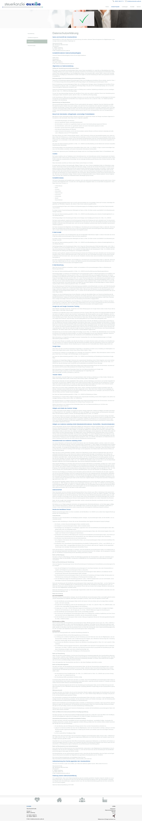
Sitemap (113, 811)
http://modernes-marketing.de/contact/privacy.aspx (84, 438)
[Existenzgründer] (82, 802)
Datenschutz (31, 41)
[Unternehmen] (104, 802)
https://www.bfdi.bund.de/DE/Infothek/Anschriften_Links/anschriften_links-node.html (72, 758)
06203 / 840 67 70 (119, 1)
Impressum (112, 808)
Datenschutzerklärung (110, 810)
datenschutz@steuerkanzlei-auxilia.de (65, 63)
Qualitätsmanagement (33, 37)
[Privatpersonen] (59, 802)
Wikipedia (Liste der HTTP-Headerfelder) (68, 132)
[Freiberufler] (37, 802)
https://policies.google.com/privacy (61, 338)
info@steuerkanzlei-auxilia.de (134, 1)
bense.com (112, 819)
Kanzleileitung (31, 33)
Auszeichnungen (32, 45)
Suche (113, 813)
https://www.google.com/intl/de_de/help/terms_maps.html (66, 372)
